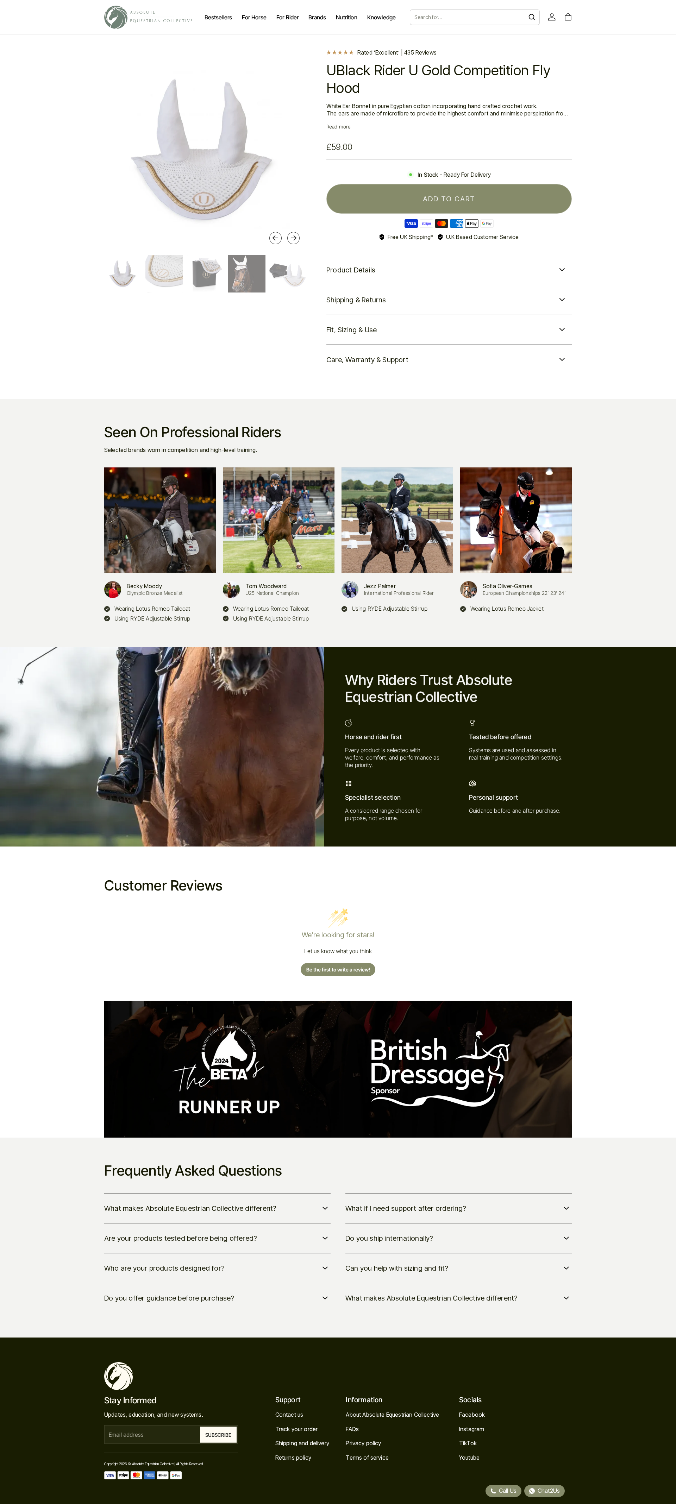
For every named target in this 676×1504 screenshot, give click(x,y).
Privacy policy (363, 1443)
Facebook (472, 1414)
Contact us (289, 1414)
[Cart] (568, 17)
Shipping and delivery (302, 1443)
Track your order (296, 1429)
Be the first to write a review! (338, 970)
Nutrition (346, 17)
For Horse (254, 17)
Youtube (469, 1457)
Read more (338, 126)
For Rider (287, 17)
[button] (275, 238)
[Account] (552, 17)
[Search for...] (532, 17)
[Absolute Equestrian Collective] (148, 17)
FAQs (352, 1429)
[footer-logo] (171, 1376)
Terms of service (367, 1457)
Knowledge (381, 17)
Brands (317, 17)
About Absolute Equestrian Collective (392, 1414)
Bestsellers (218, 17)
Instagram (471, 1429)
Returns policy (293, 1457)
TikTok (468, 1443)
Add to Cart (449, 199)
